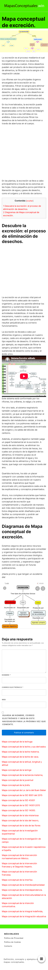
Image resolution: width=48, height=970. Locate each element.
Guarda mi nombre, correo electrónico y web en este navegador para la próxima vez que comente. (24, 720)
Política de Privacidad (13, 938)
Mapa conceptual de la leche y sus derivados (24, 746)
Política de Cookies (12, 942)
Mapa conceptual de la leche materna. (20, 751)
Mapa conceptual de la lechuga (17, 741)
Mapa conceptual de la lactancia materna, (22, 775)
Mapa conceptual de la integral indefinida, (22, 911)
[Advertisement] (24, 152)
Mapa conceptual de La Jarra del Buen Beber (24, 790)
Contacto (8, 946)
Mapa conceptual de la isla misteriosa (20, 815)
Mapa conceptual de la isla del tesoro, (20, 820)
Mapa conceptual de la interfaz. (17, 880)
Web (4, 700)
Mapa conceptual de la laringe (16, 770)
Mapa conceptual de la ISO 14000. (19, 810)
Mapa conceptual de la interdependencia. (22, 890)
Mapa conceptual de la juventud (17, 780)
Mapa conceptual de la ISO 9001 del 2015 (22, 795)
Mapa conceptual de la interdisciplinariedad (23, 885)
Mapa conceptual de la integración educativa (24, 916)
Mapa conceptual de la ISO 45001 (18, 800)
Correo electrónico (12, 687)
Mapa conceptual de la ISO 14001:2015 (21, 805)
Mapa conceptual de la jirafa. (16, 785)
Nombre (6, 675)
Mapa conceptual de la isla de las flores (21, 825)
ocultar (30, 201)
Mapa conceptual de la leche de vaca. (20, 757)
